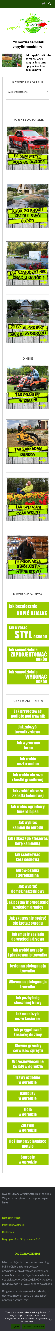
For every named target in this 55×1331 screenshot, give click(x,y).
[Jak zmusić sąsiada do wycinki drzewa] (27, 944)
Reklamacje (8, 1231)
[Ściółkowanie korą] (27, 864)
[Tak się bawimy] (27, 520)
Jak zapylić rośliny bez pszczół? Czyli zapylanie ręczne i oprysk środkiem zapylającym (39, 62)
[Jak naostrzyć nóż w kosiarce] (27, 1024)
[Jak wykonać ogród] (27, 687)
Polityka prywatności (13, 1224)
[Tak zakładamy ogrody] (27, 462)
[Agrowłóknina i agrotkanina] (27, 880)
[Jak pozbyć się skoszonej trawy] (27, 1008)
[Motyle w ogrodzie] (27, 1151)
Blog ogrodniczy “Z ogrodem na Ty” (21, 1239)
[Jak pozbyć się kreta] (27, 928)
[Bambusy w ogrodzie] (27, 1103)
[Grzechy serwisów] (27, 1055)
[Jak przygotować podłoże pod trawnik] (27, 721)
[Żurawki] (27, 1135)
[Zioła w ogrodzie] (27, 1119)
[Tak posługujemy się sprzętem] (27, 408)
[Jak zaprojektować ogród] (27, 665)
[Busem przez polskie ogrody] (27, 169)
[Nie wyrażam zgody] (51, 1319)
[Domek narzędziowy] (27, 896)
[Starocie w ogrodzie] (27, 1167)
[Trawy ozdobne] (27, 1087)
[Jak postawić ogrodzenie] (27, 912)
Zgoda (16, 1326)
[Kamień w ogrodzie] (27, 832)
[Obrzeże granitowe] (27, 785)
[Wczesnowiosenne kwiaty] (27, 1071)
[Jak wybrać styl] (27, 643)
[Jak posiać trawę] (27, 737)
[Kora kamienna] (27, 848)
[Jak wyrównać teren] (27, 753)
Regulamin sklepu (11, 1217)
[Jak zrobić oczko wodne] (27, 769)
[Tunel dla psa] (27, 816)
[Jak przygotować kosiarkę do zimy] (27, 1039)
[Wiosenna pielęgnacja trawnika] (27, 992)
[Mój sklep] (27, 578)
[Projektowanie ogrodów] (27, 342)
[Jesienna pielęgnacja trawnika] (27, 976)
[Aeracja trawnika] (27, 960)
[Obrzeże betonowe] (27, 800)
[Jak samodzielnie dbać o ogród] (27, 284)
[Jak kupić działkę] (27, 621)
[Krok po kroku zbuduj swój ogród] (27, 227)
